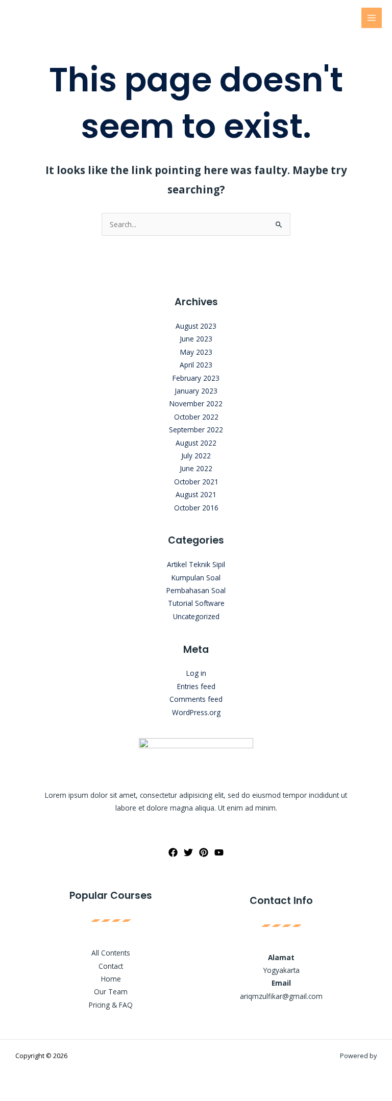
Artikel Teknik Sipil (196, 564)
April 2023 (196, 365)
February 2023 (196, 378)
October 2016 (196, 507)
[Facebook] (173, 852)
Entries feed (196, 686)
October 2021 (196, 481)
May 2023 (196, 352)
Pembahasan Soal (196, 590)
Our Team (111, 991)
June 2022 (196, 468)
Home (111, 979)
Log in (196, 673)
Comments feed (196, 699)
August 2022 (196, 443)
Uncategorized (196, 616)
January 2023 (196, 391)
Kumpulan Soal (196, 577)
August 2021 (196, 494)
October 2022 (196, 417)
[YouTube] (219, 852)
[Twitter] (188, 852)
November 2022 (196, 403)
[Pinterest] (203, 852)
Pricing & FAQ (111, 1005)
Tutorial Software (196, 603)
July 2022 (196, 455)
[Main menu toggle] (371, 18)
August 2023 (196, 326)
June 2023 (196, 339)
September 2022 (196, 429)
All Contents (110, 953)
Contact (111, 966)
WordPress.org (196, 712)
